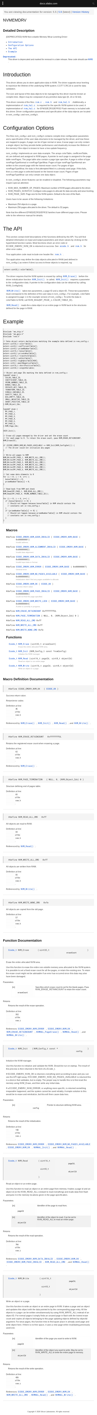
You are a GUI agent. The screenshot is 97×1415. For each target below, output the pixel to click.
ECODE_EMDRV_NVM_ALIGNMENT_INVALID (36, 546)
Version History (80, 12)
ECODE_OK (46, 583)
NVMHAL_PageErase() (48, 1032)
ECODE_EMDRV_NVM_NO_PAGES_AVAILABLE (37, 574)
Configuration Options (21, 45)
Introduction (15, 42)
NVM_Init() (39, 279)
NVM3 (90, 59)
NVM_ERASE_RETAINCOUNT (29, 611)
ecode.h (65, 246)
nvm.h (49, 102)
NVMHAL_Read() (71, 1032)
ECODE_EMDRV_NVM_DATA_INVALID (33, 556)
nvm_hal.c (30, 105)
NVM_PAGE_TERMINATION (28, 615)
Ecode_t (13, 644)
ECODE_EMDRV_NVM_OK (27, 583)
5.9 (60, 12)
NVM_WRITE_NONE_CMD (27, 629)
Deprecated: (9, 56)
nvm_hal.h (64, 102)
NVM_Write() (14, 290)
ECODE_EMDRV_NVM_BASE (66, 536)
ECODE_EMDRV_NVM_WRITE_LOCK (32, 601)
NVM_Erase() (70, 276)
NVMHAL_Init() (42, 1147)
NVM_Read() (13, 305)
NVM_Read (23, 658)
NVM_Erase (24, 644)
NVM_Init (23, 651)
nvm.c (39, 102)
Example (12, 51)
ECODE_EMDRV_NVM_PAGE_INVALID (33, 591)
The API (12, 48)
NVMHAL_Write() (16, 1035)
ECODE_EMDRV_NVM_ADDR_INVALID (33, 536)
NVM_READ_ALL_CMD (26, 620)
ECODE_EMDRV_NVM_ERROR (29, 566)
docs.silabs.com (48, 3)
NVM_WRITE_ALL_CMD (27, 625)
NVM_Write (24, 665)
